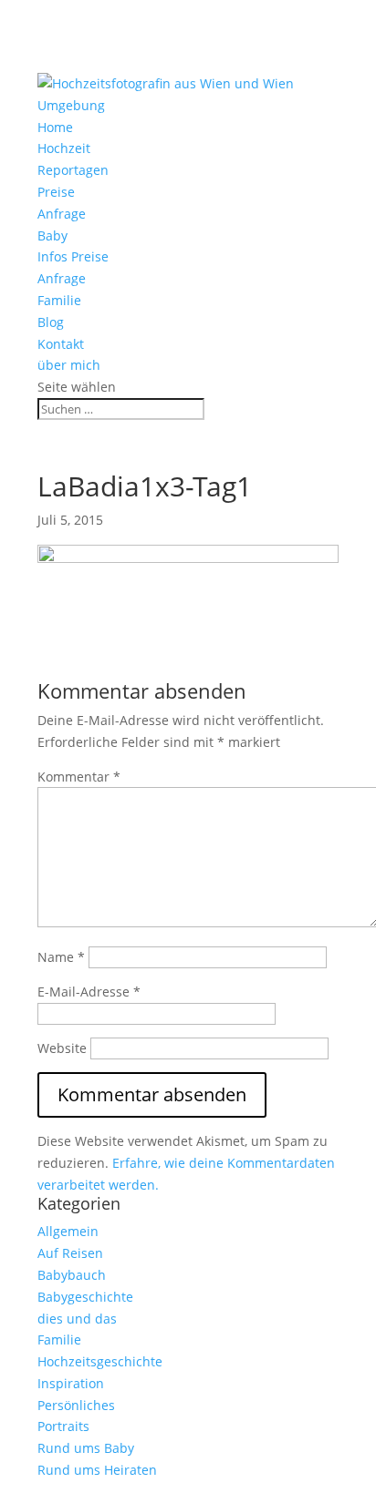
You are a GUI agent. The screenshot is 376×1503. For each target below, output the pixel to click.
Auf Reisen (70, 1253)
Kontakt (60, 344)
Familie (59, 300)
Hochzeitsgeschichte (99, 1361)
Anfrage (61, 213)
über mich (68, 364)
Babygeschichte (85, 1296)
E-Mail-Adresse (89, 991)
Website (62, 1048)
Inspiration (70, 1383)
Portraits (63, 1426)
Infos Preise (73, 256)
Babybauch (71, 1274)
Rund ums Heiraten (97, 1469)
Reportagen (73, 170)
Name (61, 957)
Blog (50, 322)
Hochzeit (63, 148)
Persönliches (76, 1405)
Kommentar (78, 776)
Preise (56, 191)
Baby (52, 235)
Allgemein (68, 1231)
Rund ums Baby (85, 1448)
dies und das (77, 1318)
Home (55, 127)
